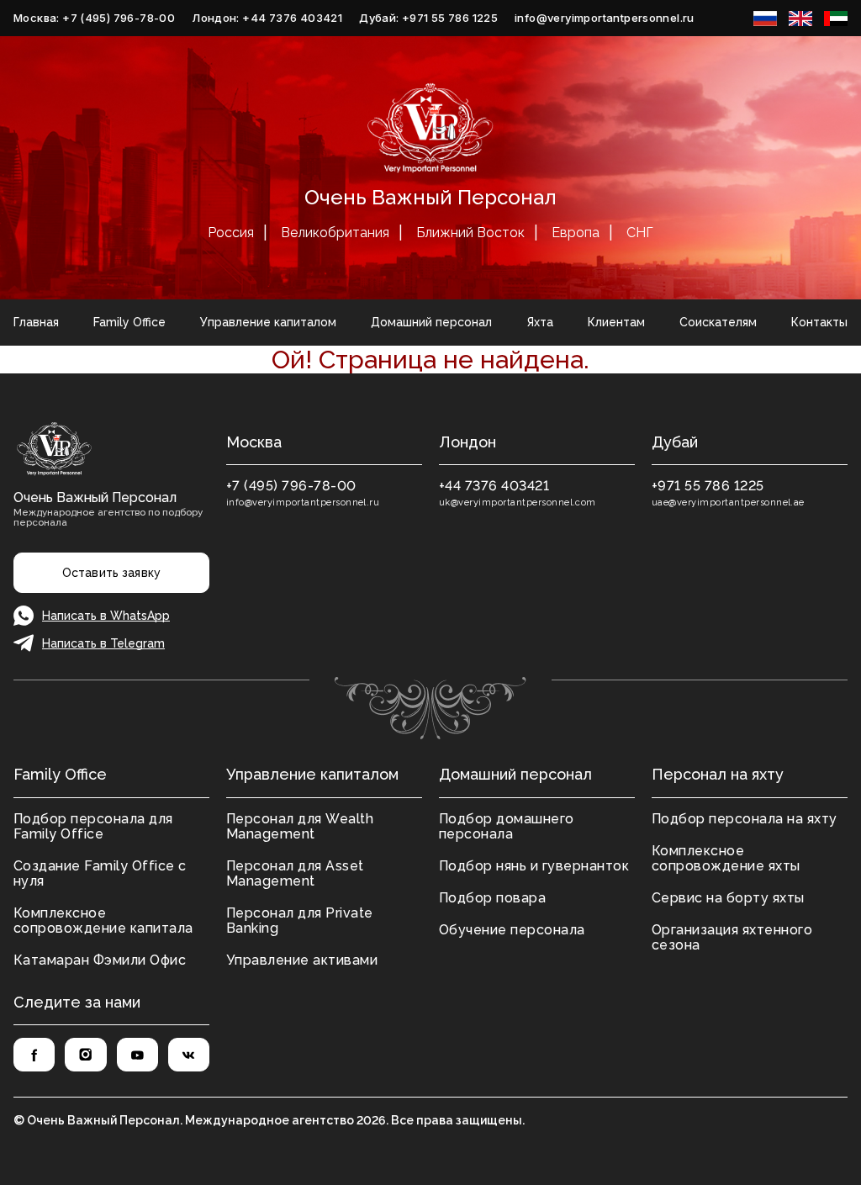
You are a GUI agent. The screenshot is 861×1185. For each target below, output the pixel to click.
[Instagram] (85, 1054)
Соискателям (718, 322)
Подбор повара (492, 898)
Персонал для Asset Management (295, 873)
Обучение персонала (512, 930)
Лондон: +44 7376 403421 (267, 17)
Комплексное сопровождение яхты (726, 858)
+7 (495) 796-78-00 (291, 486)
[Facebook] (34, 1054)
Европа (576, 233)
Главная (36, 322)
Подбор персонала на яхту (744, 819)
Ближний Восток (470, 233)
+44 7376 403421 (494, 486)
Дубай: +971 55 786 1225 (428, 17)
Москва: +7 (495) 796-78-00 (94, 17)
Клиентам (616, 322)
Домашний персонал (431, 322)
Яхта (539, 322)
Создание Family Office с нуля (100, 873)
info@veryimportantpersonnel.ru (605, 17)
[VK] (188, 1054)
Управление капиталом (268, 322)
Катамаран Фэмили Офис (99, 960)
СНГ (639, 233)
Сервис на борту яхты (728, 898)
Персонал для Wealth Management (299, 826)
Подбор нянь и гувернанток (534, 866)
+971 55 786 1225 (708, 486)
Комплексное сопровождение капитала (103, 920)
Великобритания (335, 233)
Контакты (819, 322)
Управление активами (302, 960)
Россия (231, 233)
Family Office (129, 322)
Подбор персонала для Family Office (93, 826)
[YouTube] (137, 1054)
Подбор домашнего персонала (506, 826)
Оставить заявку (111, 572)
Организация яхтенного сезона (732, 937)
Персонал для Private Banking (299, 920)
